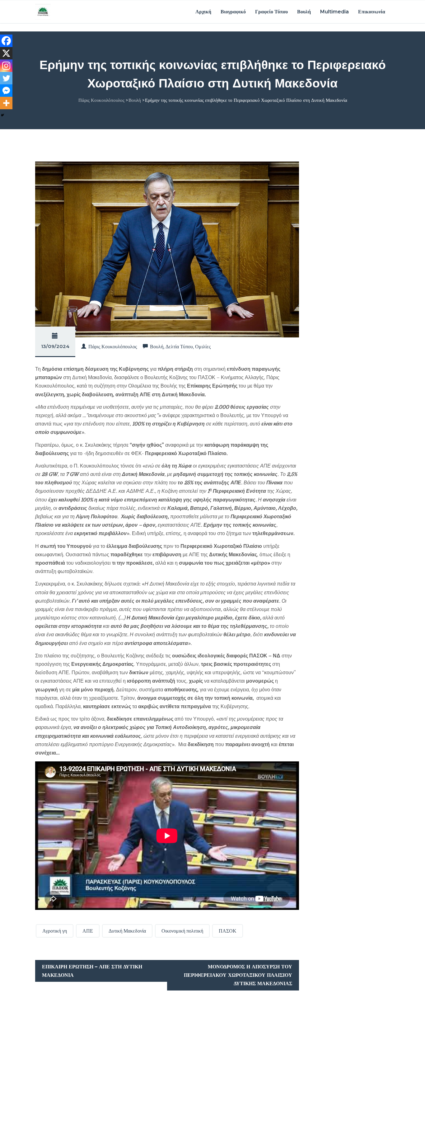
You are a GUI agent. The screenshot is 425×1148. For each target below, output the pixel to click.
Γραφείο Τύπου (271, 12)
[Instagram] (6, 65)
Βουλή (304, 12)
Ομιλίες (203, 347)
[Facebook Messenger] (6, 90)
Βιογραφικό (233, 12)
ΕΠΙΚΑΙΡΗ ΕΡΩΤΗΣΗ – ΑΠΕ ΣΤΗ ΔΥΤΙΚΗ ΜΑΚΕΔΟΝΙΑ (92, 971)
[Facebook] (6, 41)
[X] (6, 53)
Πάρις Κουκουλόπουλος (112, 347)
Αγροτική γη (54, 931)
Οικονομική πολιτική (182, 931)
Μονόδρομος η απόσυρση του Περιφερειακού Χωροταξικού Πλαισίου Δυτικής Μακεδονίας (238, 975)
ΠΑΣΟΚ (227, 931)
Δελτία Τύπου (179, 347)
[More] (6, 103)
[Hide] (2, 115)
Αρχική (203, 12)
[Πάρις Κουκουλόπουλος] (43, 11)
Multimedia (334, 12)
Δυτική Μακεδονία (127, 931)
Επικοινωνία (371, 12)
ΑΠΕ (87, 931)
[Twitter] (6, 78)
